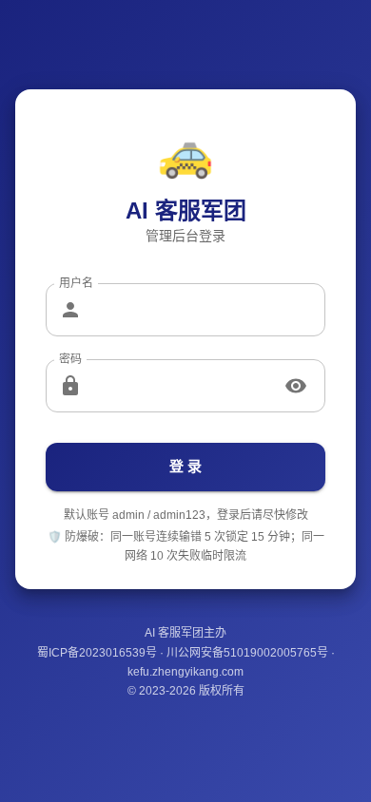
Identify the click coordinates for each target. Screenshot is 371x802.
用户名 (76, 283)
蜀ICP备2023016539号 (97, 652)
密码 (70, 359)
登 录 (185, 466)
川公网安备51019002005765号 (247, 652)
